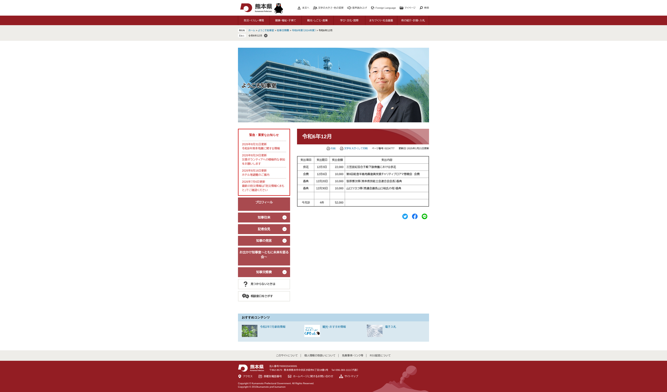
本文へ (305, 7)
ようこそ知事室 (266, 30)
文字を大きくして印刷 (356, 148)
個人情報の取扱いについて (320, 355)
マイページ (410, 7)
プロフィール (264, 202)
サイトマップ (351, 376)
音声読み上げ (359, 7)
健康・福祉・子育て (285, 20)
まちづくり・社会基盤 (381, 20)
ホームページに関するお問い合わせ (313, 376)
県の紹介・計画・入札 (413, 20)
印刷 (333, 148)
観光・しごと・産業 (317, 20)
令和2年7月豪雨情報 (272, 326)
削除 (265, 35)
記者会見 (264, 229)
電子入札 (390, 326)
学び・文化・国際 (349, 20)
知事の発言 (264, 240)
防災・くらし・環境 (254, 20)
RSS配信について (380, 355)
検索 (426, 7)
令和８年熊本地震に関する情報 (261, 148)
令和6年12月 (255, 35)
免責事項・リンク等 (352, 355)
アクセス (248, 376)
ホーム (251, 30)
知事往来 (264, 217)
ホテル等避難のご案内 (255, 174)
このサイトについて (287, 355)
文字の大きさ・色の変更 (331, 7)
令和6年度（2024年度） (304, 30)
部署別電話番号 (273, 376)
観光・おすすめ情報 (334, 326)
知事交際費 (283, 30)
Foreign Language (386, 7)
